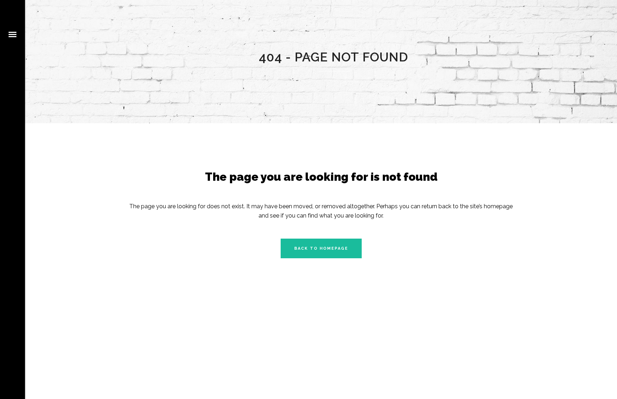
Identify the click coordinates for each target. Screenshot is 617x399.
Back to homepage (321, 248)
